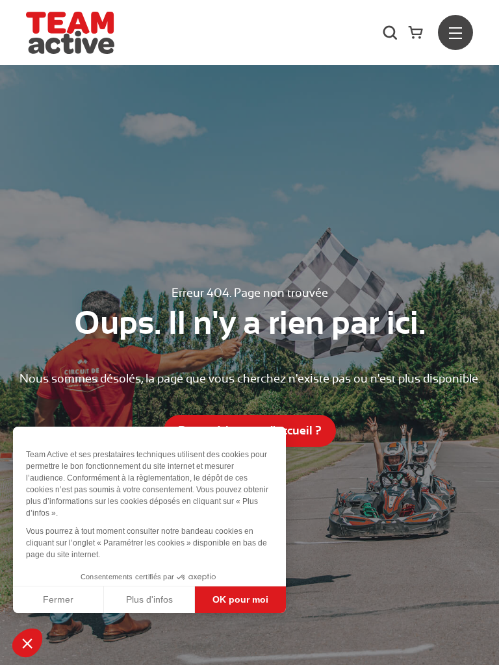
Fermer (58, 599)
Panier (417, 32)
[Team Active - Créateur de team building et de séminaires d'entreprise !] (70, 33)
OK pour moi (240, 599)
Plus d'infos (149, 599)
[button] (27, 643)
